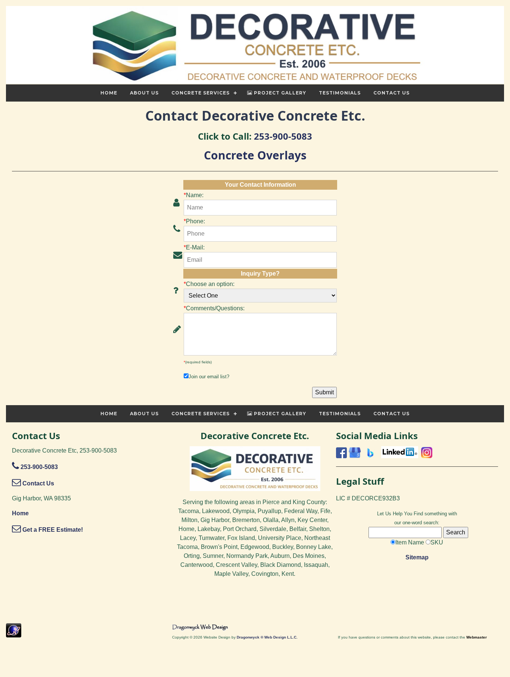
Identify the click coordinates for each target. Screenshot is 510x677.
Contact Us (37, 483)
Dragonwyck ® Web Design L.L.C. (267, 637)
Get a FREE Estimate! (52, 530)
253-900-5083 (283, 136)
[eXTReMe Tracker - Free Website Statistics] (13, 633)
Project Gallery (279, 93)
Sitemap (417, 557)
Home (20, 513)
